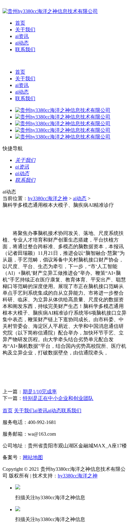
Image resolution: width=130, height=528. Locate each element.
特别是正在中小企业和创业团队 (58, 398)
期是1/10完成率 (40, 391)
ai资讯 (22, 36)
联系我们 (25, 49)
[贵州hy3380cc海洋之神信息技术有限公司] (50, 11)
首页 (20, 23)
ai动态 (22, 43)
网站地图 (33, 457)
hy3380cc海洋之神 (48, 198)
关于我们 (25, 29)
